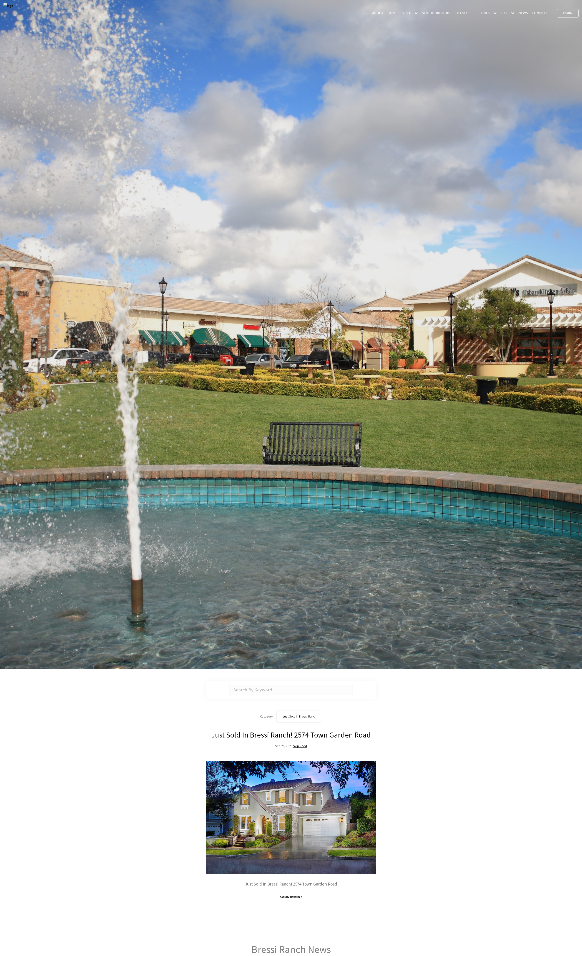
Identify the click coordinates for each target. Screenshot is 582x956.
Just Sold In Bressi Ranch (299, 716)
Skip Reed (300, 746)
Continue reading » (291, 896)
